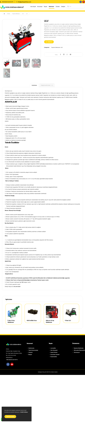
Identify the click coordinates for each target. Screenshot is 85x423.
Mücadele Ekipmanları (79, 350)
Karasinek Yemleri (54, 354)
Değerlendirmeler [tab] (46, 85)
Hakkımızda (31, 348)
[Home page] (4, 13)
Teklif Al (50, 41)
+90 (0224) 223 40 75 (11, 359)
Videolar (30, 352)
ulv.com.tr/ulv (16, 286)
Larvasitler (53, 348)
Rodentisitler (53, 356)
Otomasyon (77, 352)
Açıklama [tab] (34, 85)
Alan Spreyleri (54, 350)
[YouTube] (83, 2)
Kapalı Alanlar (53, 352)
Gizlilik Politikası (24, 412)
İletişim (30, 354)
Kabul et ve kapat (10, 416)
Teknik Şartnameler (33, 350)
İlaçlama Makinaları (55, 47)
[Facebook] (80, 2)
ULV (62, 47)
